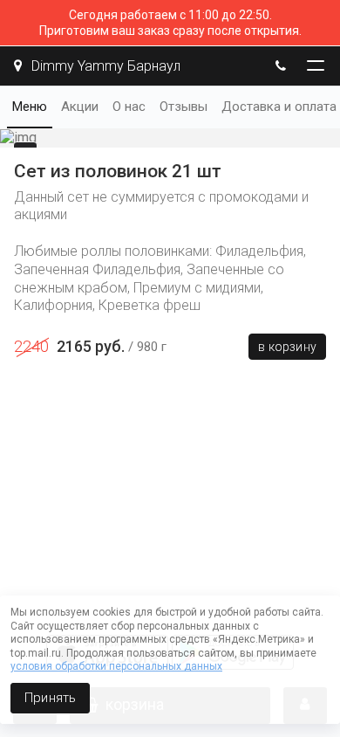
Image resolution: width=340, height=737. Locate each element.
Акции (80, 106)
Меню (29, 106)
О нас (129, 106)
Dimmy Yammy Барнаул (104, 66)
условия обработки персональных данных (116, 666)
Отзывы (183, 106)
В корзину (287, 347)
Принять (50, 698)
